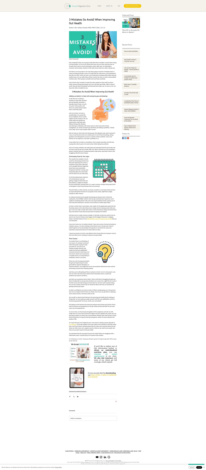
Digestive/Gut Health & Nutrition (77, 391)
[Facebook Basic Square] (123, 138)
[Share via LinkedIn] (77, 396)
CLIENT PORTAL (69, 451)
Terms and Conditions (110, 460)
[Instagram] (101, 457)
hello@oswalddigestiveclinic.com (87, 462)
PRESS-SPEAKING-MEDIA (93, 452)
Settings (192, 467)
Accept (199, 467)
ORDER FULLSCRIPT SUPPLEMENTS (99, 451)
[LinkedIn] (105, 457)
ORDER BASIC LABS (128, 451)
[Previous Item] (125, 23)
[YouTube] (97, 457)
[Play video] (93, 44)
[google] (108, 457)
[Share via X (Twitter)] (74, 396)
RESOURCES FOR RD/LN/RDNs (122, 452)
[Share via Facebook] (70, 396)
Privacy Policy (118, 460)
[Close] (204, 467)
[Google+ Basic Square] (128, 138)
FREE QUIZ (83, 452)
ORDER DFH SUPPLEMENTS (82, 451)
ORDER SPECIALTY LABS (116, 451)
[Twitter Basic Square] (125, 138)
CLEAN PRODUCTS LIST (107, 452)
